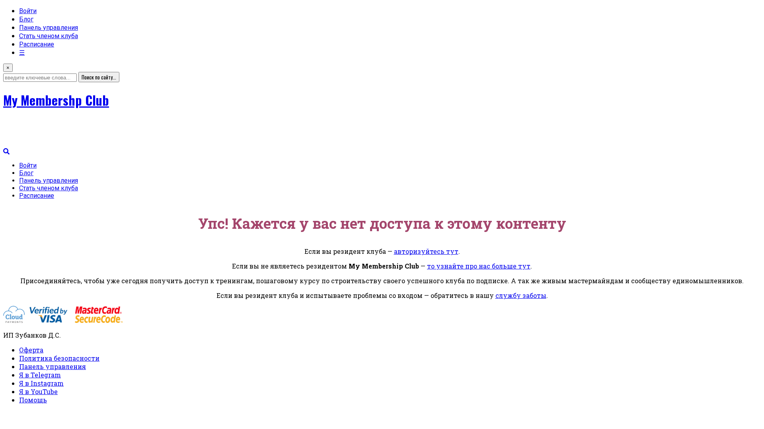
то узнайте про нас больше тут (478, 266)
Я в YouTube (38, 391)
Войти (28, 11)
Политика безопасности (59, 358)
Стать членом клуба (48, 36)
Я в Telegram (40, 375)
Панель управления (48, 27)
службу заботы (520, 295)
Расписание (36, 44)
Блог (26, 19)
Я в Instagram (41, 383)
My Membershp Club (56, 100)
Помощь (33, 400)
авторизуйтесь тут (426, 251)
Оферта (31, 350)
